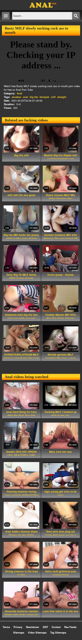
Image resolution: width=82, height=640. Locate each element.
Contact (56, 627)
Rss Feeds (70, 627)
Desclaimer (32, 627)
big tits (34, 97)
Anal (19, 93)
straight (61, 97)
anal (25, 97)
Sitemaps (18, 632)
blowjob (44, 97)
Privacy (18, 627)
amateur (16, 97)
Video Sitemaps (37, 632)
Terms (6, 627)
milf (53, 97)
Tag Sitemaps (58, 632)
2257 (45, 627)
